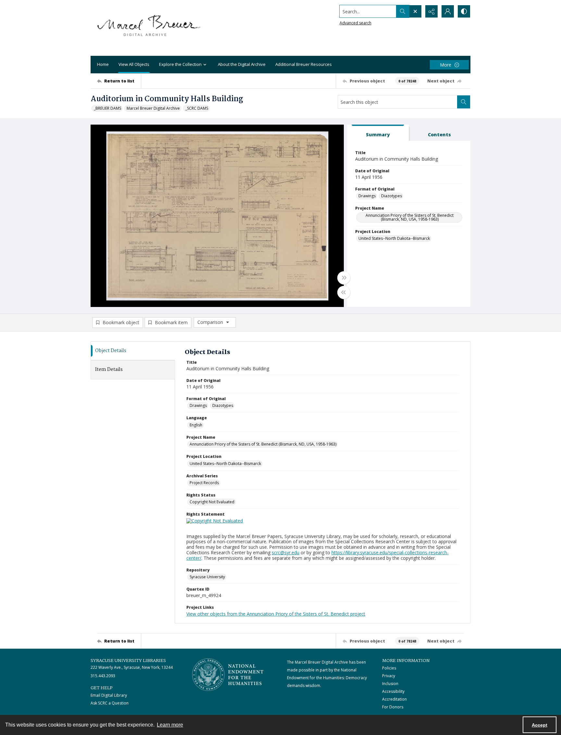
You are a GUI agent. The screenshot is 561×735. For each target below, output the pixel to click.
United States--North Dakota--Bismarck (394, 238)
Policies (389, 668)
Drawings (367, 196)
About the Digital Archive (242, 64)
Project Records (204, 482)
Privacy (388, 676)
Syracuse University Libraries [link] (128, 660)
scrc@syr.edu (285, 552)
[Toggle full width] (343, 277)
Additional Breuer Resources (303, 64)
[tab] (378, 133)
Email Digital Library (109, 695)
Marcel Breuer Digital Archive (153, 108)
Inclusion (390, 683)
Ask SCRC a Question (110, 703)
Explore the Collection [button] (180, 64)
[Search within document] (463, 101)
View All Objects (133, 64)
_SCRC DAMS (196, 108)
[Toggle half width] (343, 292)
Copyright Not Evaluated (212, 502)
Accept (539, 725)
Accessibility (393, 691)
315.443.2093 (103, 676)
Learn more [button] (170, 725)
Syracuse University (207, 577)
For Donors (392, 707)
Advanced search (355, 23)
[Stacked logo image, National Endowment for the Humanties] (228, 674)
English (196, 425)
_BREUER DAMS (107, 108)
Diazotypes (391, 196)
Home (103, 64)
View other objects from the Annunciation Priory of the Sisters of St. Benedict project (275, 614)
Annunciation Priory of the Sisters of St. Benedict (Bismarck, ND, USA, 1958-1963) (410, 217)
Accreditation (394, 699)
